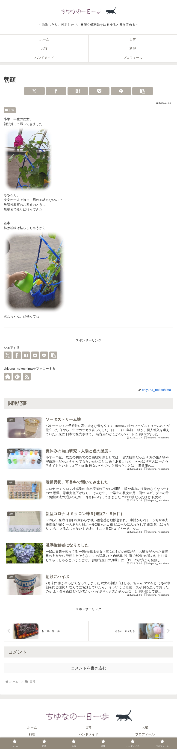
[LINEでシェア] (121, 91)
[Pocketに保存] (99, 91)
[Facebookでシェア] (56, 91)
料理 (32, 734)
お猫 (145, 727)
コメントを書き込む (88, 668)
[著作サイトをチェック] (8, 376)
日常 (11, 110)
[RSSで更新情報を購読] (27, 376)
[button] (142, 91)
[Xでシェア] (34, 91)
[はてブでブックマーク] (78, 91)
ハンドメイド (88, 734)
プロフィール (145, 734)
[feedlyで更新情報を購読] (17, 376)
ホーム (32, 727)
